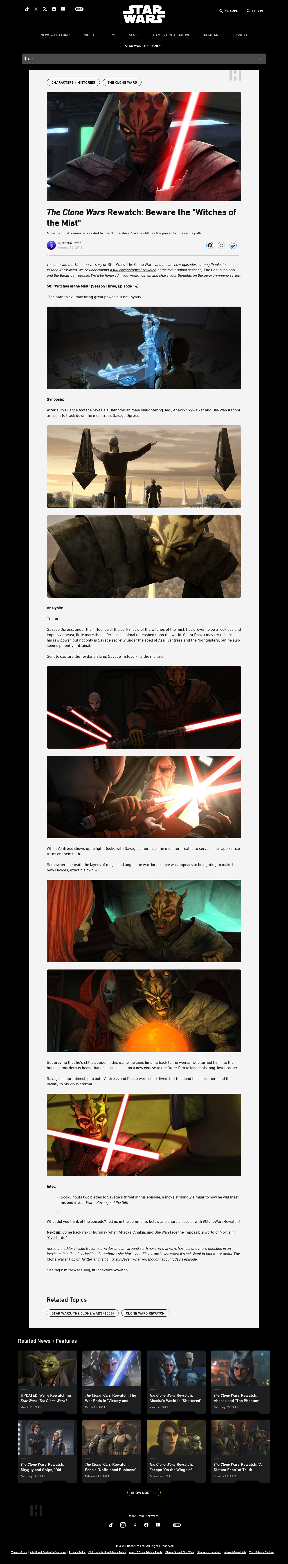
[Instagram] (36, 9)
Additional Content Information (48, 1552)
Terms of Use (19, 1552)
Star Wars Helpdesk (209, 1552)
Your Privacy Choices (261, 1552)
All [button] (30, 59)
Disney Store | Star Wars (179, 1552)
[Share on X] (221, 245)
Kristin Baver (71, 243)
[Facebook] (54, 9)
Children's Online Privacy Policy (107, 1552)
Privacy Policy (77, 1552)
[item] (56, 36)
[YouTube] (63, 9)
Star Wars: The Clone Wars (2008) (83, 1313)
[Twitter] (45, 9)
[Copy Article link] (233, 245)
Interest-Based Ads (235, 1552)
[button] (144, 1492)
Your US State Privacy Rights (145, 1552)
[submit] (221, 11)
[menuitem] (89, 36)
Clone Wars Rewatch (145, 1313)
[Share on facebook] (209, 245)
